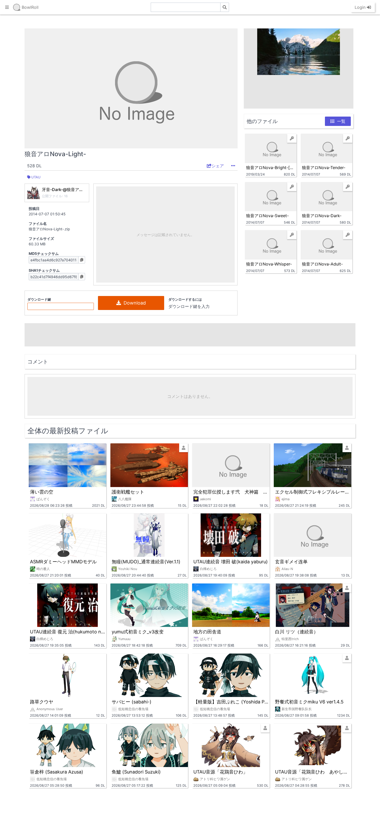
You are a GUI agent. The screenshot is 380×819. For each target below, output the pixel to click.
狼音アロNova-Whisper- (269, 264)
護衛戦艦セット (128, 492)
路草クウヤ (41, 701)
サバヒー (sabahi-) (131, 701)
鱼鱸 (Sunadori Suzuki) (136, 772)
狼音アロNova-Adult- (322, 264)
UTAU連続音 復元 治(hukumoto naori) (67, 631)
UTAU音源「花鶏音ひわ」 (220, 772)
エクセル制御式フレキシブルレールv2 (312, 492)
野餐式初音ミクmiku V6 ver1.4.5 (309, 701)
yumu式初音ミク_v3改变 (138, 631)
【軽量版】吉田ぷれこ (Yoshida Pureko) (230, 701)
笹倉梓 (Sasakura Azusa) (56, 772)
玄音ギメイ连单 (291, 561)
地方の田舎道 (207, 631)
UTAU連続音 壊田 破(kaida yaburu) (230, 561)
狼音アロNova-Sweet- (267, 215)
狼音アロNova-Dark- (321, 215)
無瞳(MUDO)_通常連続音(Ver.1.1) (146, 561)
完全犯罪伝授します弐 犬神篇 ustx (230, 492)
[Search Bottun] (224, 7)
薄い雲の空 (41, 492)
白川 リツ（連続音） (296, 631)
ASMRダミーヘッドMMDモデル (63, 561)
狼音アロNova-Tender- (323, 167)
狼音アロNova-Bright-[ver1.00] (270, 167)
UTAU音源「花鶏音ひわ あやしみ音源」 (312, 772)
